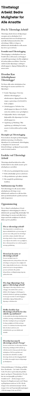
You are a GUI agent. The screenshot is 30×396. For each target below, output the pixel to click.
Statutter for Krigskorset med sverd (12, 381)
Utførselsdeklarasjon (7, 367)
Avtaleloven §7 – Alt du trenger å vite (12, 379)
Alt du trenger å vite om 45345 (11, 390)
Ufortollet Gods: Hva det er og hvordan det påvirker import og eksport (14, 371)
